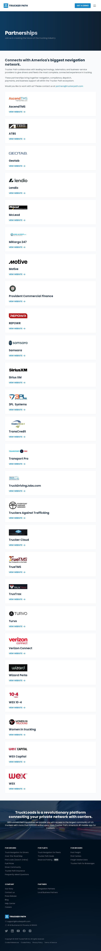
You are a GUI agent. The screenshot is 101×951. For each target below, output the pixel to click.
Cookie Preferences (12, 942)
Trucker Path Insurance (15, 871)
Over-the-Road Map (14, 856)
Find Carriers (76, 856)
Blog (6, 900)
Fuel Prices (9, 863)
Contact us (10, 892)
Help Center (10, 903)
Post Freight (76, 852)
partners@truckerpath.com (69, 86)
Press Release (11, 896)
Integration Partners (46, 888)
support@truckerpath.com (18, 921)
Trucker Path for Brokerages (82, 863)
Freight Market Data (79, 860)
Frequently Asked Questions (17, 874)
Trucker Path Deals (46, 856)
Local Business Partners (48, 892)
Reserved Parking (45, 860)
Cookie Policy (26, 942)
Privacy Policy (38, 942)
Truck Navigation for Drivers (17, 852)
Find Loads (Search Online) (16, 860)
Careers (8, 907)
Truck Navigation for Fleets (49, 852)
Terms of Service (50, 942)
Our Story (9, 888)
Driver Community (13, 867)
